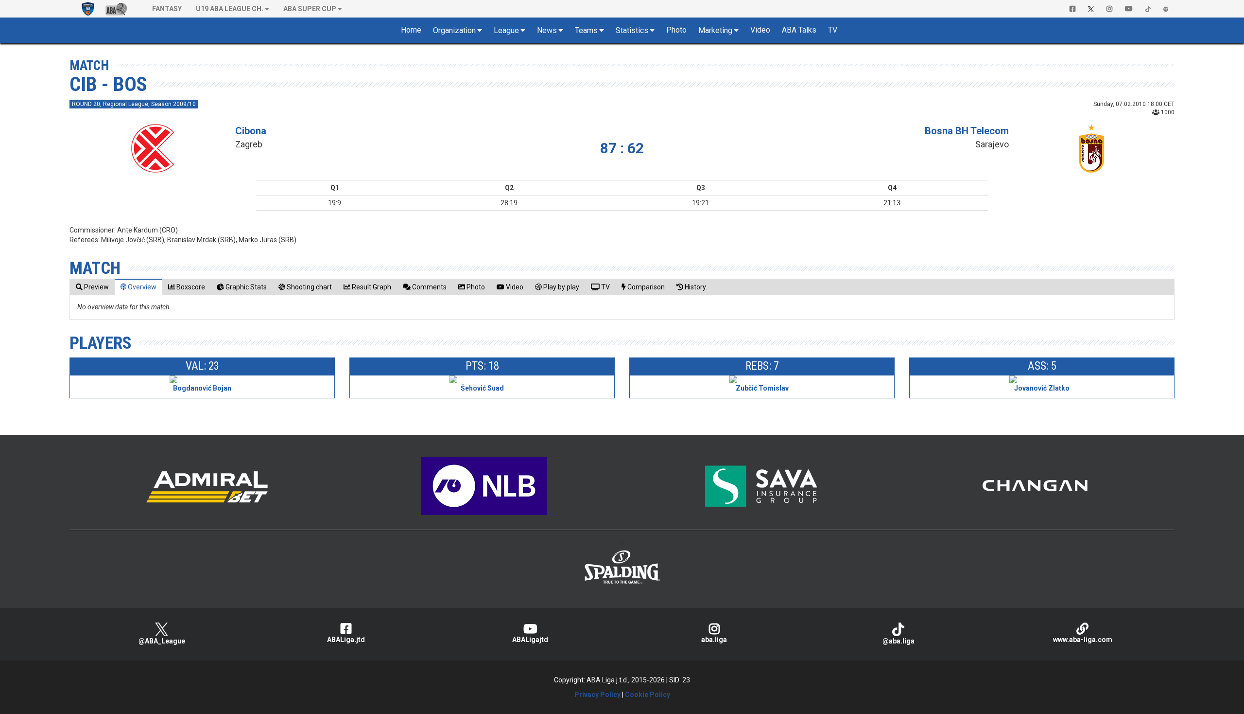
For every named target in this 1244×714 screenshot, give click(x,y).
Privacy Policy (597, 694)
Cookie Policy (647, 694)
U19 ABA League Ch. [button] (229, 9)
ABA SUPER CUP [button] (309, 9)
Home (411, 30)
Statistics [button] (632, 30)
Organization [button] (454, 30)
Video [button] (760, 30)
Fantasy (167, 9)
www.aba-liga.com (1082, 639)
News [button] (547, 30)
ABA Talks (799, 30)
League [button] (506, 30)
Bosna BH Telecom (967, 131)
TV (832, 30)
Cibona (250, 131)
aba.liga (714, 639)
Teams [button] (586, 30)
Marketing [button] (715, 30)
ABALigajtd (530, 639)
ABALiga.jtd (346, 639)
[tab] (92, 286)
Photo (676, 30)
